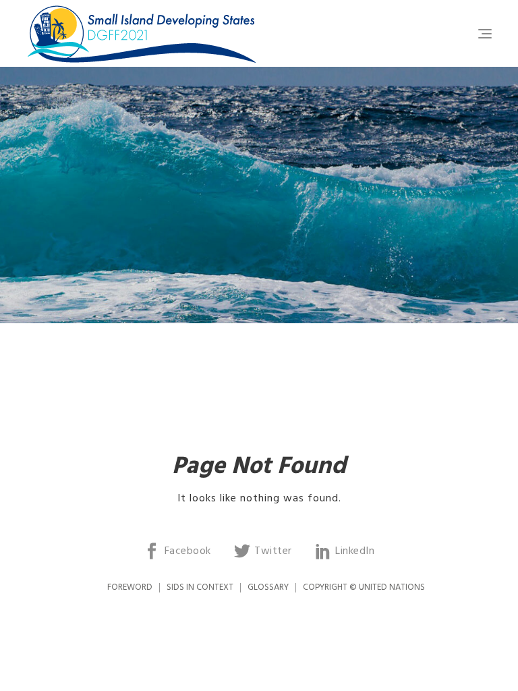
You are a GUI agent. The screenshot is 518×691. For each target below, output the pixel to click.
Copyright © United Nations (364, 587)
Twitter (273, 551)
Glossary (268, 587)
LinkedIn (354, 551)
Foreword (129, 587)
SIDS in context (200, 587)
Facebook (188, 551)
